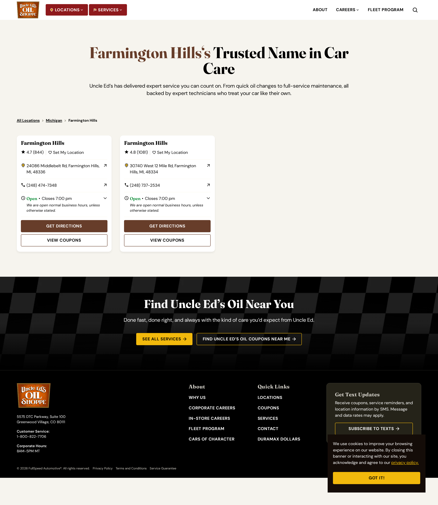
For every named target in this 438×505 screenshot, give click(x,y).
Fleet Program (385, 9)
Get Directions (64, 226)
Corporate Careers (212, 408)
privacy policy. (405, 462)
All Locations (28, 120)
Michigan (54, 120)
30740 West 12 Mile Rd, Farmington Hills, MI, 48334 (160, 169)
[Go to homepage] (28, 10)
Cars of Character (212, 439)
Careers (346, 9)
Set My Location (68, 152)
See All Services (161, 339)
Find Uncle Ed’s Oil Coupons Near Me (247, 339)
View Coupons (64, 240)
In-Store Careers (209, 418)
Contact (268, 428)
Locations (67, 10)
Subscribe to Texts (371, 428)
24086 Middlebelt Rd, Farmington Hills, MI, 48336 (60, 169)
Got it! (377, 478)
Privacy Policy (103, 468)
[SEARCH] (419, 10)
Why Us (197, 397)
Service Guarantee (163, 468)
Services (108, 10)
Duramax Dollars (279, 439)
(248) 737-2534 (142, 186)
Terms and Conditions (131, 468)
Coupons (268, 408)
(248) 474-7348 (39, 186)
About (320, 9)
